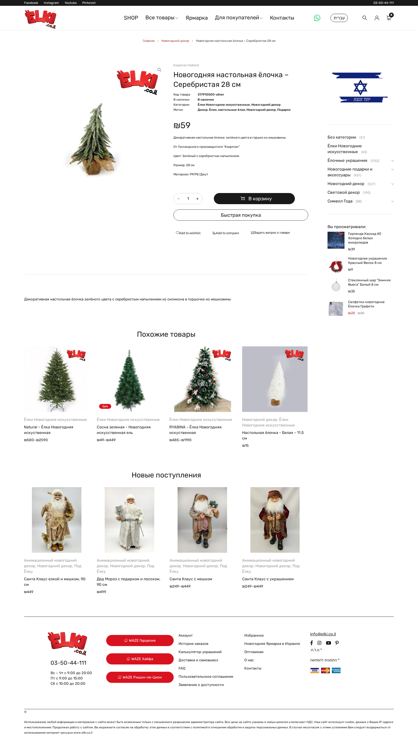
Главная (149, 41)
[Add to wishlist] (187, 233)
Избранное (254, 635)
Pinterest (89, 3)
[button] (159, 70)
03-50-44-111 (383, 3)
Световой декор (344, 192)
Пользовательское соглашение (206, 676)
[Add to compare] (224, 233)
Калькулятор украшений (200, 652)
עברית (339, 18)
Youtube (71, 3)
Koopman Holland (186, 65)
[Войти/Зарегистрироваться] (377, 18)
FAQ (182, 668)
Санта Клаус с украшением (268, 579)
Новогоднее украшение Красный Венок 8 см (367, 260)
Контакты (252, 668)
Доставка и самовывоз (198, 660)
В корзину (260, 198)
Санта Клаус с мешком (191, 579)
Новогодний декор (175, 41)
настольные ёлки (231, 110)
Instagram (51, 3)
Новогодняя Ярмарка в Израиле (272, 643)
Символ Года (340, 201)
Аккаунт (186, 635)
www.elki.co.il (83, 732)
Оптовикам (253, 652)
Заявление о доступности (201, 685)
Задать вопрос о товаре (272, 232)
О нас (249, 660)
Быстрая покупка (241, 215)
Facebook (31, 3)
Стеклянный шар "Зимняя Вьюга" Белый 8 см (369, 282)
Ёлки (212, 110)
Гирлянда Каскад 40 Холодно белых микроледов (364, 238)
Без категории (342, 137)
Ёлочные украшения (347, 160)
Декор (203, 110)
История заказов (193, 643)
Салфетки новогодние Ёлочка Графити (366, 304)
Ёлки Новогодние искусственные (224, 104)
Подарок (284, 110)
